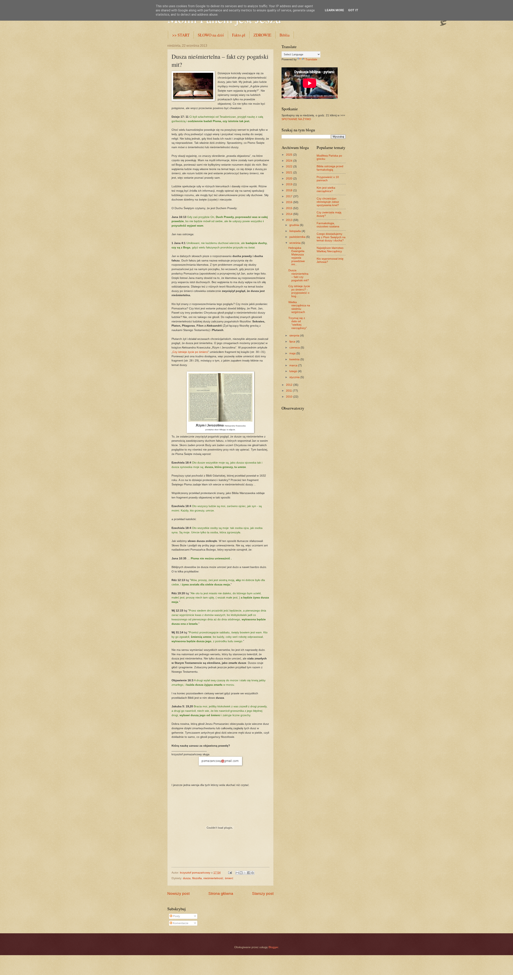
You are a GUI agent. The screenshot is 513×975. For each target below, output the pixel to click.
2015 (289, 208)
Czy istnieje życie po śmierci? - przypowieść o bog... (299, 291)
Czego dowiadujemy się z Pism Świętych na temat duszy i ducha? (331, 237)
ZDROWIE (262, 35)
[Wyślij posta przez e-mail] (230, 872)
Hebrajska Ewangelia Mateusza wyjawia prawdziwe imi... (296, 256)
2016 (289, 202)
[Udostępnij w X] (245, 873)
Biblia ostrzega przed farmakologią (330, 168)
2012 (289, 384)
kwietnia (294, 359)
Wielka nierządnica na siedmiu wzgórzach (299, 307)
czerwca (295, 347)
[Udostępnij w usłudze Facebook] (249, 873)
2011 (289, 390)
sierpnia (294, 335)
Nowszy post (178, 893)
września (295, 242)
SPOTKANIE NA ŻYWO (296, 119)
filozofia (197, 878)
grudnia (294, 225)
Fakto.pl (238, 35)
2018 (289, 190)
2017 (289, 196)
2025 (289, 154)
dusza (187, 878)
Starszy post (263, 893)
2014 (289, 214)
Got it (353, 10)
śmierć (229, 878)
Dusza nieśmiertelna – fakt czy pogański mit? (298, 275)
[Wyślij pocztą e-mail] (237, 873)
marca (293, 365)
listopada (295, 231)
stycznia (294, 377)
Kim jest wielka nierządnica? (326, 189)
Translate (311, 59)
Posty (176, 916)
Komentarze (180, 923)
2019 (289, 184)
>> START (181, 35)
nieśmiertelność (213, 878)
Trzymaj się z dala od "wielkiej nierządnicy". (298, 323)
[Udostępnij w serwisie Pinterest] (252, 873)
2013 (289, 220)
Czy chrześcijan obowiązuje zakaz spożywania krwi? (328, 202)
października (297, 236)
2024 (289, 160)
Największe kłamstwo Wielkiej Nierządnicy (330, 249)
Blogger (273, 947)
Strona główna (220, 893)
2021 (289, 172)
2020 (289, 178)
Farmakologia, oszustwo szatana (328, 225)
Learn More (334, 10)
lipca (292, 341)
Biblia (285, 35)
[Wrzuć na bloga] (241, 873)
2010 (289, 396)
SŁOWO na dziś (211, 35)
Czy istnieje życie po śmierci (190, 351)
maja (292, 353)
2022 (289, 166)
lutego (293, 371)
